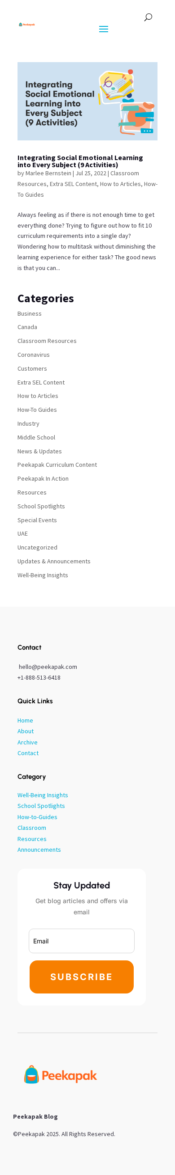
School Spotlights (41, 506)
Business (30, 313)
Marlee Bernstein (48, 173)
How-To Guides (37, 410)
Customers (32, 368)
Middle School (36, 437)
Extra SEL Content (73, 184)
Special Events (37, 520)
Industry (28, 423)
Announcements (39, 849)
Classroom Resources (47, 341)
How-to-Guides (37, 817)
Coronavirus (34, 355)
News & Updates (40, 451)
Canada (27, 327)
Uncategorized (37, 547)
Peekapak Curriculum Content (57, 465)
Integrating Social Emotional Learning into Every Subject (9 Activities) (80, 161)
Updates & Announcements (54, 561)
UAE (23, 533)
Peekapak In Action (43, 478)
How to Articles (120, 184)
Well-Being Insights (43, 575)
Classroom (32, 828)
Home (25, 720)
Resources (32, 492)
